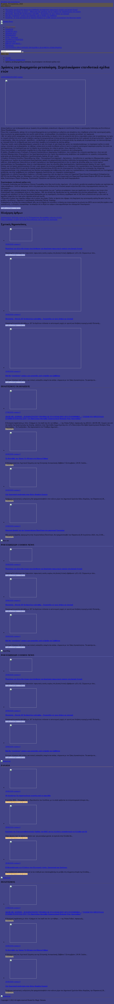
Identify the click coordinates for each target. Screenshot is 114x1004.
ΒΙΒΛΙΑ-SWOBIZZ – (13, 43)
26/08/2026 (9, 454)
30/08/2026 (9, 244)
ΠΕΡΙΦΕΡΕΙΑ (10, 35)
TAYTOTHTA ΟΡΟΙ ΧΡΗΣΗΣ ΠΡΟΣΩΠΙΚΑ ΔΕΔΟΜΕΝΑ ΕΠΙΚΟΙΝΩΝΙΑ (33, 47)
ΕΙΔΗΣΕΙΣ (9, 29)
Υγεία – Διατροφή (11, 37)
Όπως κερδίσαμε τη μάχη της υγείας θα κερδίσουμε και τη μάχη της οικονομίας (29, 219)
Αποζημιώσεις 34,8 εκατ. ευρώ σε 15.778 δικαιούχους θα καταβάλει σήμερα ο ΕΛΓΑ (31, 217)
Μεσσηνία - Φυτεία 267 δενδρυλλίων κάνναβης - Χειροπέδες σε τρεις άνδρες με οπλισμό (37, 14)
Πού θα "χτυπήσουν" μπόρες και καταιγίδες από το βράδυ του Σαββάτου (31, 16)
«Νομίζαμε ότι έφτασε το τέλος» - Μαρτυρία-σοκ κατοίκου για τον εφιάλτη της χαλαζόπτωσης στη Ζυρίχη (43, 12)
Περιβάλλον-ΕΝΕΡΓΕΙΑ (14, 39)
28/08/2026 (9, 827)
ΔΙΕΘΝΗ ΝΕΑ (10, 33)
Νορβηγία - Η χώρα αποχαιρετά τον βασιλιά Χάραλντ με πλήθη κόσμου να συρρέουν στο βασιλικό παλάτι (43, 18)
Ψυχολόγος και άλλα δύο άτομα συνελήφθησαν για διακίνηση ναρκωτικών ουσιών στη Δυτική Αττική (41, 10)
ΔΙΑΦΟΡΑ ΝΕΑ (11, 31)
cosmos (20, 77)
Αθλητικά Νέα (10, 41)
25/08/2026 (9, 526)
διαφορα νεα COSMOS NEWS (16, 802)
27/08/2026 (9, 412)
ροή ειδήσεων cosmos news (11, 208)
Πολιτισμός (9, 45)
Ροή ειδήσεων (10, 27)
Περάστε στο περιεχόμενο (10, 2)
